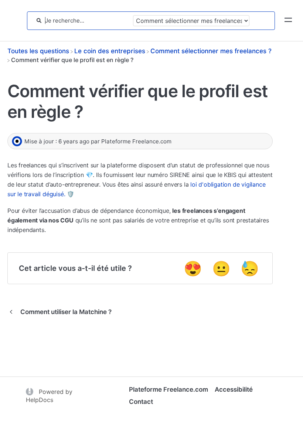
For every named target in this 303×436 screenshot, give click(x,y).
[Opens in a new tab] (30, 391)
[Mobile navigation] (288, 20)
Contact (141, 401)
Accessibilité (234, 389)
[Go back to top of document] (18, 397)
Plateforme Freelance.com (168, 389)
